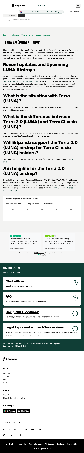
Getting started (27, 35)
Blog (32, 429)
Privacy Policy (22, 444)
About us (6, 429)
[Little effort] (56, 209)
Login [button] (55, 344)
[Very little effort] (71, 209)
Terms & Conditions (36, 444)
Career (16, 429)
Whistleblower (50, 444)
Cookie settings (72, 444)
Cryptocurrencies (43, 35)
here (58, 344)
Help (4, 379)
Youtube (6, 376)
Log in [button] (21, 15)
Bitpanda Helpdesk (11, 35)
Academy (6, 373)
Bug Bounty (61, 444)
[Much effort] (27, 209)
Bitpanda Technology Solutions (14, 398)
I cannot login (10, 15)
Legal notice (10, 444)
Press (25, 429)
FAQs (5, 383)
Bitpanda (6, 395)
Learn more (7, 346)
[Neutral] (42, 209)
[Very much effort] (12, 209)
